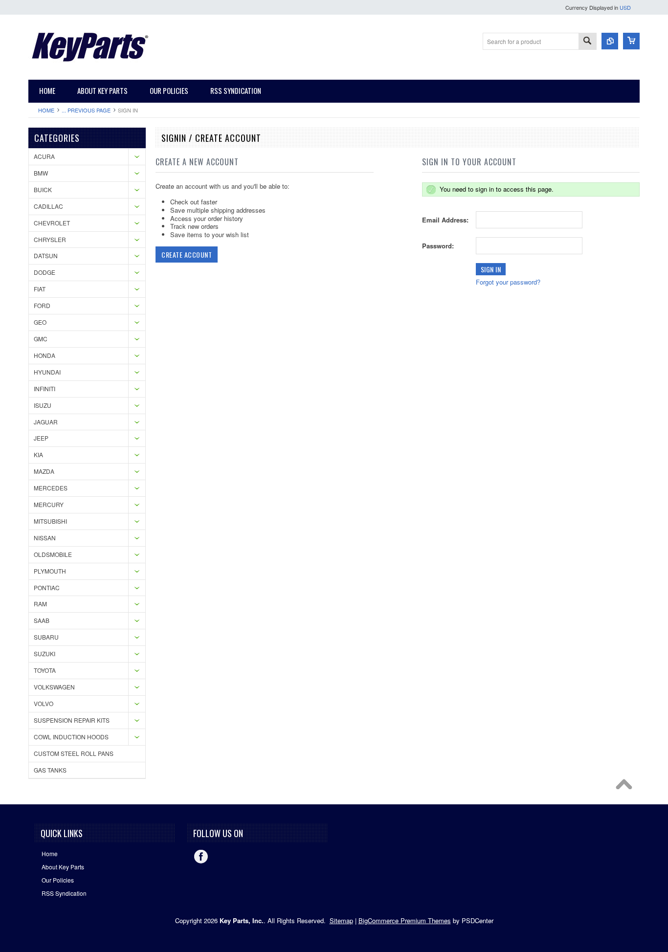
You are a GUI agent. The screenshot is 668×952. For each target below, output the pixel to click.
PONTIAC (47, 587)
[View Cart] (631, 41)
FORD (42, 305)
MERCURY (49, 504)
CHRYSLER (50, 239)
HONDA (44, 355)
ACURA (44, 156)
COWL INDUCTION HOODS (71, 736)
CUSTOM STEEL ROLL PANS (73, 753)
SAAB (41, 620)
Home (46, 110)
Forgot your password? (508, 282)
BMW (41, 173)
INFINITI (44, 388)
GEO (40, 322)
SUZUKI (44, 653)
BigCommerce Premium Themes (404, 920)
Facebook (201, 856)
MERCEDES (50, 488)
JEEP (41, 438)
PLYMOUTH (50, 571)
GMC (40, 338)
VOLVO (43, 703)
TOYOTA (45, 670)
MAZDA (44, 471)
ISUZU (42, 405)
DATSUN (46, 255)
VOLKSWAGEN (54, 687)
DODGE (44, 272)
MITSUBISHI (50, 521)
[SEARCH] (587, 41)
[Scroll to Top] (626, 787)
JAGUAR (46, 422)
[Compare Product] (609, 41)
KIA (38, 454)
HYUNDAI (47, 372)
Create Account (186, 254)
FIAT (39, 289)
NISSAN (45, 537)
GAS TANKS (50, 770)
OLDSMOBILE (53, 554)
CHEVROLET (52, 223)
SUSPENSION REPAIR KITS (72, 720)
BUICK (43, 189)
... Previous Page (86, 110)
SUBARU (46, 637)
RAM (40, 603)
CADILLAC (48, 206)
